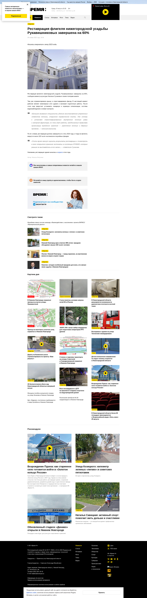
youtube (111, 559)
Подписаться (16, 16)
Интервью (79, 551)
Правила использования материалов (39, 580)
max (111, 562)
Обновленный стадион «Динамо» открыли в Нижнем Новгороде (48, 526)
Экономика (95, 548)
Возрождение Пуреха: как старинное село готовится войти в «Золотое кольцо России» (49, 467)
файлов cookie (31, 592)
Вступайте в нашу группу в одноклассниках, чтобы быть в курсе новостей (57, 181)
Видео (78, 560)
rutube (109, 562)
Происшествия (96, 563)
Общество (31, 24)
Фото (77, 554)
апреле (60, 152)
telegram (115, 559)
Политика (95, 545)
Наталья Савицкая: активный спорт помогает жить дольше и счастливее (98, 514)
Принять (101, 592)
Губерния (95, 560)
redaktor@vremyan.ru (38, 573)
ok (117, 559)
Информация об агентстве (35, 578)
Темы (77, 557)
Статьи (78, 548)
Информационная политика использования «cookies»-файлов (46, 584)
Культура (94, 557)
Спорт (94, 554)
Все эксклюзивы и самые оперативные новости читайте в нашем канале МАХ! (58, 166)
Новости (79, 545)
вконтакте (109, 559)
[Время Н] (37, 9)
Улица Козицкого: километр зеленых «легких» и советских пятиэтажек (94, 467)
